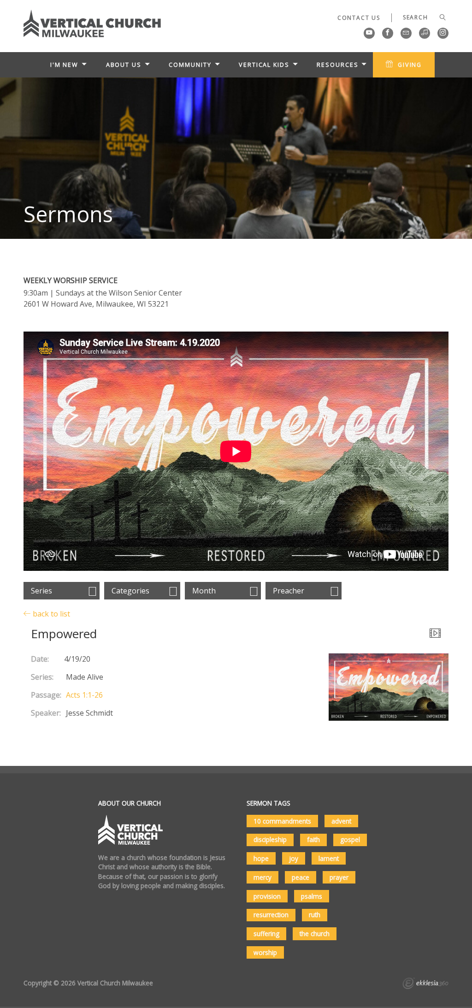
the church (315, 933)
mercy (262, 877)
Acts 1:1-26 (84, 695)
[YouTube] (369, 33)
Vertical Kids (264, 64)
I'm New (64, 64)
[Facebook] (387, 33)
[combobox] (62, 590)
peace (300, 877)
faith (313, 839)
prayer (339, 877)
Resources (337, 64)
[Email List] (406, 33)
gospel (350, 839)
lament (329, 858)
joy (293, 858)
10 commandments (282, 821)
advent (341, 821)
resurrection (271, 914)
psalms (311, 896)
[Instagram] (442, 33)
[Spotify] (424, 33)
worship (265, 952)
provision (267, 896)
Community (190, 64)
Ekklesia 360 (425, 984)
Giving (410, 64)
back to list (50, 613)
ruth (314, 914)
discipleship (270, 839)
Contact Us (358, 18)
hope (261, 858)
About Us (124, 64)
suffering (266, 933)
